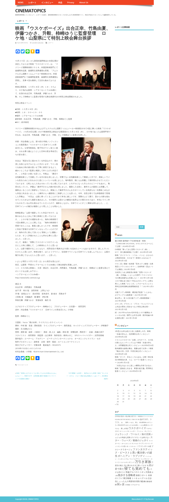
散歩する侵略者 (126, 475)
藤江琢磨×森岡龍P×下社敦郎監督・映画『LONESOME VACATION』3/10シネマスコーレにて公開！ (134, 244)
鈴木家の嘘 (138, 481)
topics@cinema (22, 43)
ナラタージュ (126, 449)
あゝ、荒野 (124, 422)
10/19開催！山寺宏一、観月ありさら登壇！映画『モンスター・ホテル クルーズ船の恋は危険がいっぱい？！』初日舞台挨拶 (87, 376)
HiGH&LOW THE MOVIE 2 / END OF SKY (127, 419)
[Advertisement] (134, 125)
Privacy (70, 2)
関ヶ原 (120, 484)
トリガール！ (133, 446)
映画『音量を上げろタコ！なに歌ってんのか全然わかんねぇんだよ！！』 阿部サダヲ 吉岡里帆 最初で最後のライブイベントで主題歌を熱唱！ (36, 376)
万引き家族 (143, 461)
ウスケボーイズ (22, 365)
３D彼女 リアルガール (132, 485)
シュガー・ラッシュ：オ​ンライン (141, 431)
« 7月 (117, 404)
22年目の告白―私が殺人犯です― (126, 416)
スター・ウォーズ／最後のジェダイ (134, 439)
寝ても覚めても (137, 468)
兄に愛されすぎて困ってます (135, 465)
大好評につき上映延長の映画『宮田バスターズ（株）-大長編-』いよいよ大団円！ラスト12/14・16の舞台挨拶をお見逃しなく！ (134, 275)
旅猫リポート (142, 475)
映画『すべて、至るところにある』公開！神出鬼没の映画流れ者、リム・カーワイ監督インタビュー (134, 360)
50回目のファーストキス (145, 416)
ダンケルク (135, 443)
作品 (60, 2)
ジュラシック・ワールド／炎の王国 (133, 434)
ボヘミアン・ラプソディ (131, 456)
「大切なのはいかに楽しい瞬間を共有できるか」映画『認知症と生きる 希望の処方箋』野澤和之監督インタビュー (134, 368)
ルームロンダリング (128, 462)
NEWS (20, 2)
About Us (83, 2)
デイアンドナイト (145, 443)
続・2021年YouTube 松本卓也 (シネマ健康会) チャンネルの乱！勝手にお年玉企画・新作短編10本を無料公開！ (134, 315)
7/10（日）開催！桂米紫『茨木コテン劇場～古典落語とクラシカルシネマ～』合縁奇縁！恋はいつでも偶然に (134, 266)
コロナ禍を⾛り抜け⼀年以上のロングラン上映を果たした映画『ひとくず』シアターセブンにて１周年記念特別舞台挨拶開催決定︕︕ (134, 284)
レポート (32, 2)
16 (118, 396)
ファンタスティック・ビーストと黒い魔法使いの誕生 (134, 452)
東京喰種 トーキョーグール (135, 478)
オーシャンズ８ (124, 431)
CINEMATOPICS (30, 11)
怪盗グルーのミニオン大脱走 (138, 472)
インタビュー (47, 2)
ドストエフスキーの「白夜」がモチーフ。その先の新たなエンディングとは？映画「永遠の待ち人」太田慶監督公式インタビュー (134, 343)
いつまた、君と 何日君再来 (137, 422)
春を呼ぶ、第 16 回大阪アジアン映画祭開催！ (133, 298)
